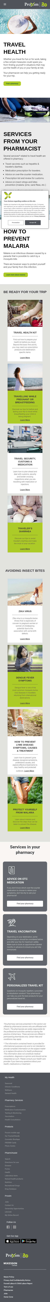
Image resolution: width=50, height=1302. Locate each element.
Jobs (7, 1202)
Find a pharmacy (12, 84)
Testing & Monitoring (13, 1113)
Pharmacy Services (14, 1100)
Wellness (8, 1090)
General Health (10, 1093)
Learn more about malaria (15, 275)
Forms (7, 1169)
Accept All (33, 222)
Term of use (8, 1287)
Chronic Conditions (12, 1087)
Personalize (16, 222)
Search (7, 1159)
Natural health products (14, 1179)
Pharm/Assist (11, 1153)
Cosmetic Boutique (12, 1139)
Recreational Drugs (12, 1186)
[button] (8, 1227)
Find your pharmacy (25, 903)
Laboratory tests (11, 1176)
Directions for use (12, 1162)
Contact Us (9, 1205)
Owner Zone (8, 1297)
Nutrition (8, 1182)
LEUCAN (8, 1212)
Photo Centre (10, 1146)
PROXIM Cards (10, 1143)
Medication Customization (15, 1110)
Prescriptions (10, 1106)
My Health (9, 1077)
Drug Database (10, 1189)
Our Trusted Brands (12, 1136)
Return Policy (9, 1277)
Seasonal (8, 1083)
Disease (8, 1166)
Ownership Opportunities (14, 1209)
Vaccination (9, 1116)
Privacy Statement (39, 216)
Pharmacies (8, 1290)
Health (7, 1172)
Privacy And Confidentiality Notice (17, 1280)
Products (9, 1126)
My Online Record (11, 1215)
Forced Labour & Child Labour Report (18, 1283)
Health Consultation (12, 1120)
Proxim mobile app (12, 1133)
